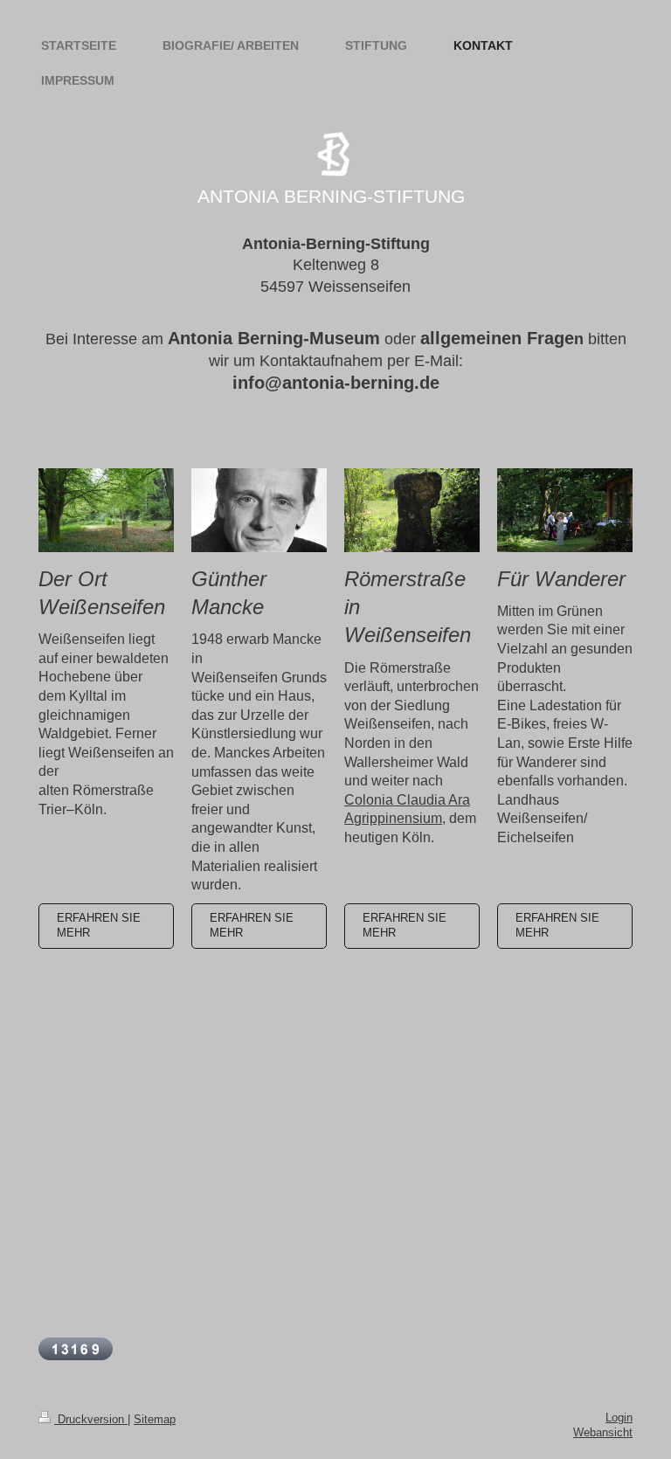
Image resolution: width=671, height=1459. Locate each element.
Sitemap (155, 1420)
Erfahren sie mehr (557, 925)
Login (619, 1418)
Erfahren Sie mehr (99, 925)
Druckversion (91, 1420)
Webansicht (603, 1433)
